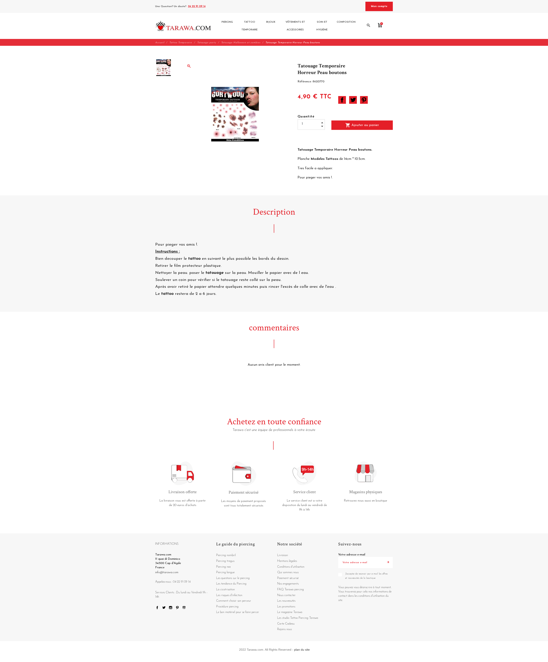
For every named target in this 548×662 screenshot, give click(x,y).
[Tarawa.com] (183, 26)
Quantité (306, 116)
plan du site (302, 649)
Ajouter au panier (362, 125)
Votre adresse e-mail (351, 554)
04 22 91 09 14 (197, 6)
